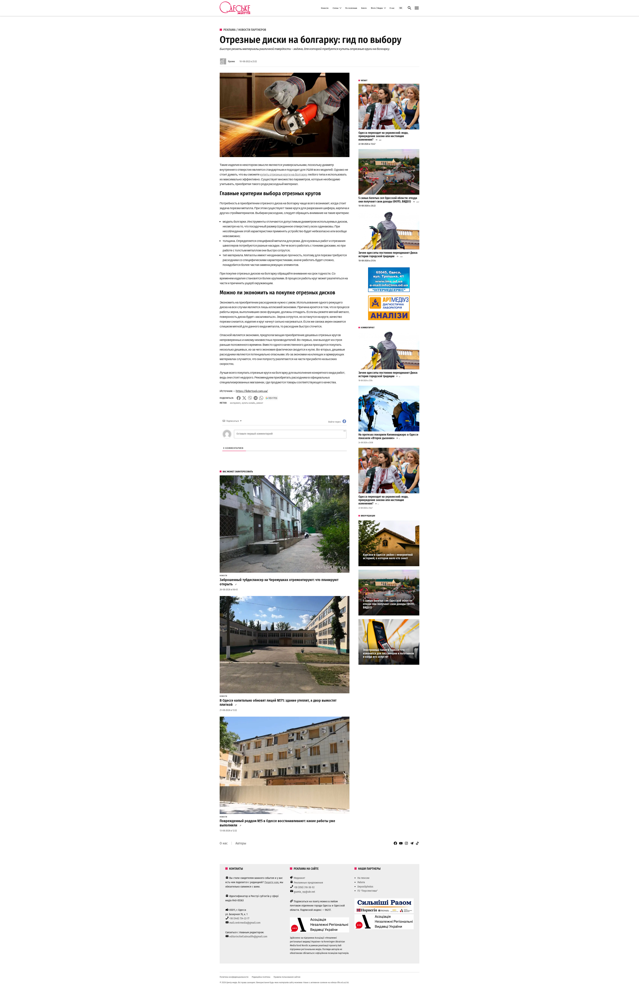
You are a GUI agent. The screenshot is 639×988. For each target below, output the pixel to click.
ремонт (259, 403)
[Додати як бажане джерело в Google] (271, 398)
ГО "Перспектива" (367, 890)
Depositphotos (365, 886)
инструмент (235, 403)
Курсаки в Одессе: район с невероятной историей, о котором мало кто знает (388, 556)
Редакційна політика (261, 977)
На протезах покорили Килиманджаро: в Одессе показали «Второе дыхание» (388, 436)
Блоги (364, 8)
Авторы (240, 843)
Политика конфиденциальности (234, 977)
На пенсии (363, 878)
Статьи (335, 8)
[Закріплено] (416, 8)
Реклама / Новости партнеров (244, 30)
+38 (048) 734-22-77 (239, 918)
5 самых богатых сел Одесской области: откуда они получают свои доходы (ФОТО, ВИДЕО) (387, 199)
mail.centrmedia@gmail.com (244, 922)
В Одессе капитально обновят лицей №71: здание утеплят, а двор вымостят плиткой (278, 702)
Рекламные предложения (308, 882)
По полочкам (351, 8)
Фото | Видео (377, 8)
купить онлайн (248, 403)
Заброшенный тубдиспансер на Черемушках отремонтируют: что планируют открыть (279, 582)
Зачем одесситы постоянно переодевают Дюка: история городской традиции (388, 254)
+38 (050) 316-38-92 (304, 887)
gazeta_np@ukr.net (304, 891)
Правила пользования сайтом (287, 977)
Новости (324, 8)
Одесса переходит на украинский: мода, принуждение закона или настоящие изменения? (383, 136)
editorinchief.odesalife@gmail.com (248, 936)
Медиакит (299, 878)
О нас (392, 8)
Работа (361, 882)
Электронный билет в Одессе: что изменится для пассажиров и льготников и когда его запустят (388, 653)
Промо (231, 61)
